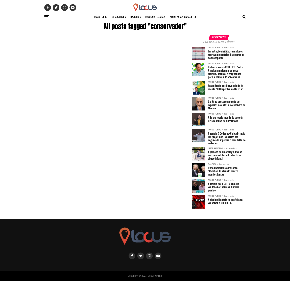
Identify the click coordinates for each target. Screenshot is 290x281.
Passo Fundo (100, 16)
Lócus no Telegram (155, 16)
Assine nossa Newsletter (183, 16)
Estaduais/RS (119, 16)
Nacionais (135, 16)
